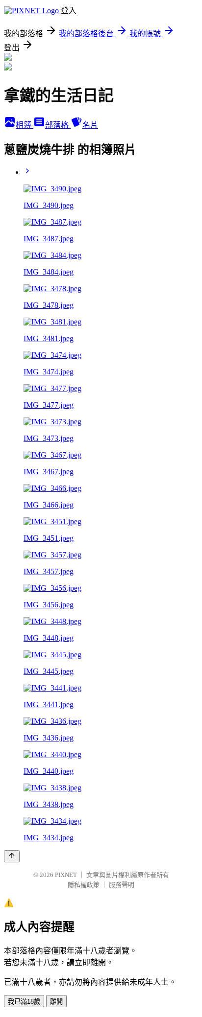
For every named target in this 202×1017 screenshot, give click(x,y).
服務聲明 (121, 884)
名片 (90, 125)
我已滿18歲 (24, 1001)
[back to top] (12, 856)
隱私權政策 (84, 884)
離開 (56, 1001)
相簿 (24, 125)
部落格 (58, 125)
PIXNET (66, 874)
